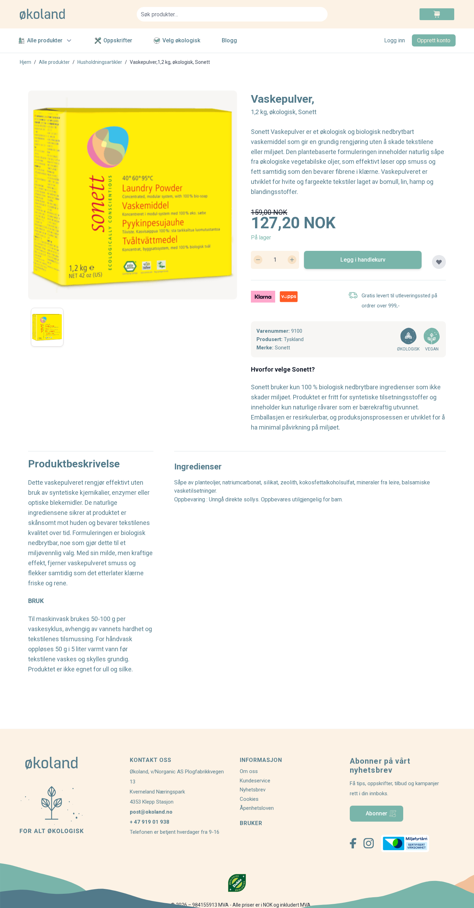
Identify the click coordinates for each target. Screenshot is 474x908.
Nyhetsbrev (252, 790)
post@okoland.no (151, 812)
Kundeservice (255, 781)
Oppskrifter (117, 40)
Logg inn (394, 40)
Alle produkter (44, 40)
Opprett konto (433, 40)
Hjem (25, 62)
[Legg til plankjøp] (439, 262)
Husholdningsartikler (99, 62)
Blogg (229, 40)
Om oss (249, 771)
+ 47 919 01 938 (149, 822)
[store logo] (74, 14)
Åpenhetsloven (257, 808)
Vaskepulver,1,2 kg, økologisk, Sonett (170, 62)
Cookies (249, 799)
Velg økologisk (181, 40)
